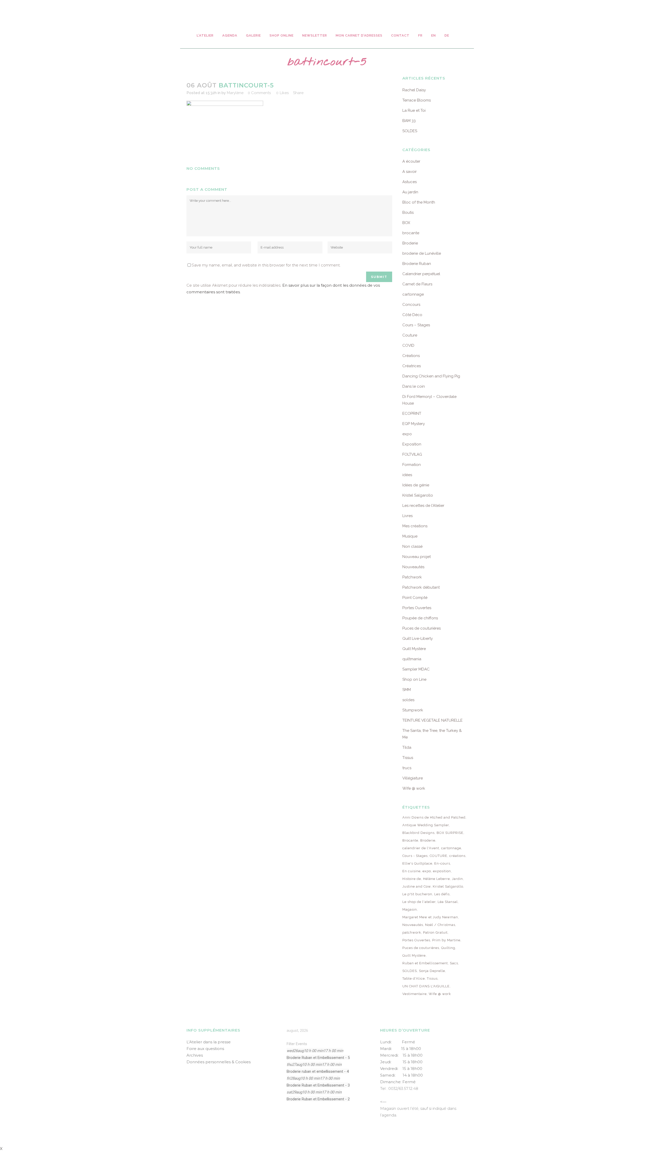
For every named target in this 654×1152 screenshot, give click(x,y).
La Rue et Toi (414, 110)
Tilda (406, 747)
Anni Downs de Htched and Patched (433, 817)
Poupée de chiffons (420, 618)
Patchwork (412, 577)
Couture (409, 335)
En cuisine (411, 871)
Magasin (409, 909)
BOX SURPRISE (450, 833)
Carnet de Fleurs (417, 284)
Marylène (235, 93)
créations (457, 856)
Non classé (412, 546)
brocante (410, 233)
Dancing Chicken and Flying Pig (431, 376)
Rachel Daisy (414, 90)
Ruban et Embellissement (425, 963)
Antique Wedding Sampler (425, 825)
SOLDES (409, 131)
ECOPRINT (411, 413)
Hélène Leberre (436, 879)
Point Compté (414, 597)
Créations (411, 355)
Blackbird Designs (418, 833)
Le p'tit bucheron (417, 894)
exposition (442, 871)
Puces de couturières (421, 628)
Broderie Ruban (416, 263)
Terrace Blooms (416, 100)
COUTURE (438, 856)
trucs (406, 768)
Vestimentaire (414, 994)
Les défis (442, 894)
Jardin (457, 879)
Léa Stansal (448, 902)
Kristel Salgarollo (417, 495)
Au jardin (410, 192)
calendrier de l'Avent (420, 848)
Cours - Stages (415, 856)
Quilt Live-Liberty (417, 638)
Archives (194, 1055)
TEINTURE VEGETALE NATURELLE (432, 720)
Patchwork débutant (421, 587)
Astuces (409, 182)
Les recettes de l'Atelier (423, 505)
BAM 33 (409, 120)
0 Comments (259, 93)
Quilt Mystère (414, 648)
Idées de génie (415, 485)
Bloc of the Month (418, 202)
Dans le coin (413, 386)
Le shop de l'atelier (419, 902)
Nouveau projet (416, 556)
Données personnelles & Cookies (218, 1061)
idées (407, 475)
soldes (408, 700)
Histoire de (411, 879)
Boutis (408, 212)
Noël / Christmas (440, 925)
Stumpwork (412, 710)
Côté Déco (412, 314)
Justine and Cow (416, 886)
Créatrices (411, 366)
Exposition (411, 444)
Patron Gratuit (435, 932)
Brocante (410, 840)
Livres (407, 515)
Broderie (410, 243)
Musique (409, 536)
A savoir (409, 171)
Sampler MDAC (416, 669)
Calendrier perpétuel (421, 274)
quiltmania (411, 659)
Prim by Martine (446, 940)
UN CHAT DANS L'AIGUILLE (426, 986)
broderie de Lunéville (421, 253)
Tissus (407, 757)
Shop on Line (414, 679)
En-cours (442, 863)
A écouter (411, 161)
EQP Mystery (413, 423)
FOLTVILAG (412, 454)
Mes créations (414, 526)
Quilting (448, 948)
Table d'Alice (413, 978)
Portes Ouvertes (416, 608)
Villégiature (412, 778)
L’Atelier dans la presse (208, 1041)
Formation (411, 464)
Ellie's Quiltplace (417, 863)
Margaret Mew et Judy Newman (430, 917)
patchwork (411, 932)
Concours (411, 304)
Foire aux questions (205, 1048)
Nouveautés (413, 567)
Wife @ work (413, 788)
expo (407, 434)
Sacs (454, 963)
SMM (406, 689)
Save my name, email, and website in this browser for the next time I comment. (266, 265)
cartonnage (413, 294)
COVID (408, 345)
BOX (406, 222)
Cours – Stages (416, 325)
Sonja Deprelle (432, 971)
